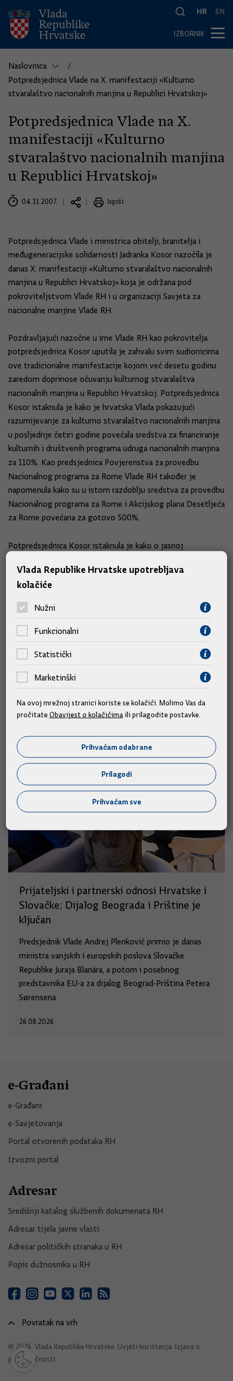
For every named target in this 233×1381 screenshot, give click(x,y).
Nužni (44, 607)
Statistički (53, 654)
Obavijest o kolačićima (86, 714)
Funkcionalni (56, 631)
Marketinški (55, 677)
